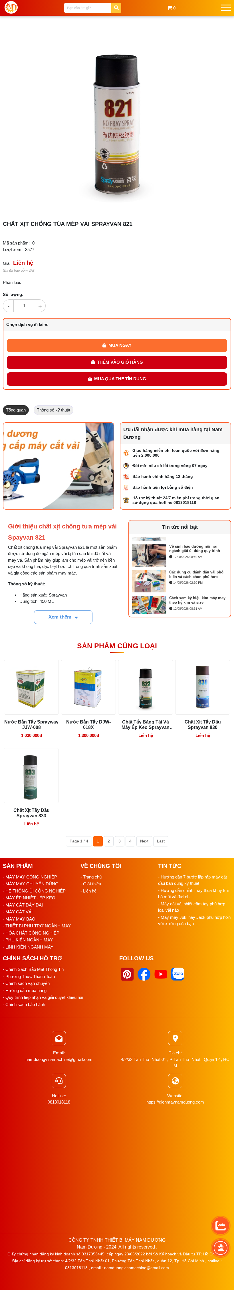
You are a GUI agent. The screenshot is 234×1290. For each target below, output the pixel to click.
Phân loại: (12, 282)
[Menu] (226, 8)
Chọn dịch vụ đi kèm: (27, 324)
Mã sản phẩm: (16, 242)
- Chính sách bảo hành (24, 1004)
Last (161, 841)
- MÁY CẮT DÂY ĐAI (23, 905)
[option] (180, 550)
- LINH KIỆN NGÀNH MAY (28, 947)
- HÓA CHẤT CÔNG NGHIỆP (31, 933)
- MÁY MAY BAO (19, 919)
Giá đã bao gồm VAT (19, 271)
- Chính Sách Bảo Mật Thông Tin (33, 969)
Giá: (7, 263)
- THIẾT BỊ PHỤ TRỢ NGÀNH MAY (37, 925)
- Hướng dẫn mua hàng (25, 990)
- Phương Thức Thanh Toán (29, 976)
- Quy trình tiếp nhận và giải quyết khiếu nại (43, 997)
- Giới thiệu (90, 883)
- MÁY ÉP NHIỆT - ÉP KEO (29, 897)
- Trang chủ (91, 876)
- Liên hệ (88, 891)
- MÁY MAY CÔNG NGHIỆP (30, 876)
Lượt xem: (13, 249)
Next (144, 841)
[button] (203, 32)
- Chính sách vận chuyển (26, 983)
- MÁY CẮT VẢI (18, 911)
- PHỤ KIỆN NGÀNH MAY (28, 939)
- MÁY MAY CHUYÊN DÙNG (30, 883)
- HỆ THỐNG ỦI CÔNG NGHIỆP (34, 891)
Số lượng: (13, 294)
